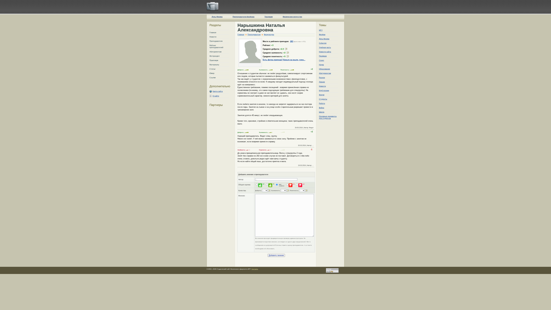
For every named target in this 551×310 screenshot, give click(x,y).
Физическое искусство (292, 17)
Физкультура (269, 35)
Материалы (214, 65)
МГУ (321, 30)
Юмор (211, 73)
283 (291, 41)
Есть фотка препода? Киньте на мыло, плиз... (284, 60)
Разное (322, 78)
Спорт (321, 60)
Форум (321, 95)
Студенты (323, 99)
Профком (323, 56)
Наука (321, 65)
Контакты (255, 269)
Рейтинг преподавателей (216, 46)
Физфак (322, 35)
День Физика (217, 17)
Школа (321, 112)
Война (321, 108)
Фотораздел (214, 56)
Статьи (212, 69)
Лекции (322, 82)
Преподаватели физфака (243, 17)
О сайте (216, 96)
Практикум (213, 60)
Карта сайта (218, 91)
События (322, 43)
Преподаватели (216, 41)
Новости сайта (325, 52)
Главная (212, 33)
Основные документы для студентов (328, 117)
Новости (212, 37)
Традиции (268, 17)
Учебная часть (325, 47)
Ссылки (212, 78)
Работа (322, 103)
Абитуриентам (215, 52)
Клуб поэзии (324, 91)
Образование (324, 69)
